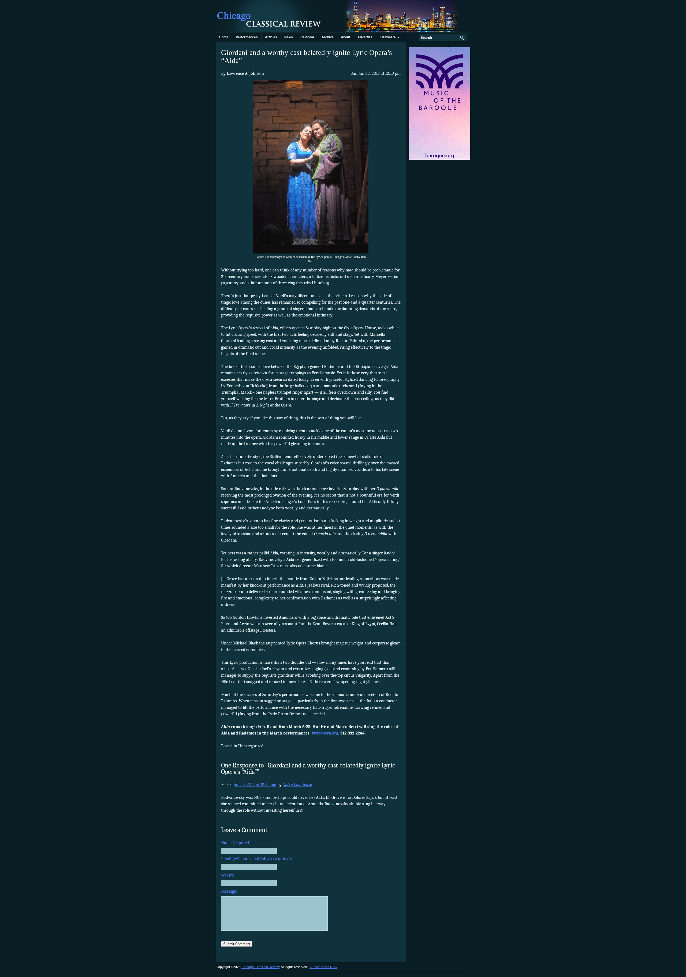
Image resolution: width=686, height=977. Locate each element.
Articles (271, 37)
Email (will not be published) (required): (256, 858)
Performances (247, 37)
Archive (328, 37)
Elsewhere (388, 37)
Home (223, 37)
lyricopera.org (325, 733)
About (345, 37)
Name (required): (236, 842)
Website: (228, 875)
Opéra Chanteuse (297, 784)
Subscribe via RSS (323, 967)
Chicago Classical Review (269, 16)
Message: (229, 891)
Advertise (364, 37)
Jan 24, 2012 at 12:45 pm (255, 784)
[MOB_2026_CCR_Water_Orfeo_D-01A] (440, 159)
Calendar (307, 37)
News (288, 37)
